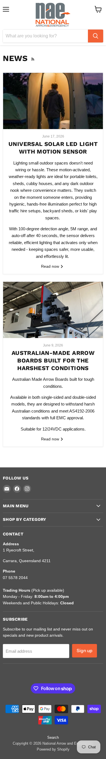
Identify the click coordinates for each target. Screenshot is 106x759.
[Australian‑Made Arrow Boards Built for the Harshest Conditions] (53, 310)
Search (53, 737)
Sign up (84, 650)
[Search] (95, 36)
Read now (50, 266)
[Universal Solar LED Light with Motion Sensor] (53, 101)
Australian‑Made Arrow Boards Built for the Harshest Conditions (53, 360)
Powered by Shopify (53, 749)
